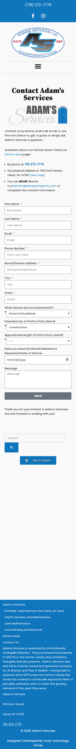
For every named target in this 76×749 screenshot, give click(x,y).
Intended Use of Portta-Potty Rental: (30, 321)
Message (11, 368)
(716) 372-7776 (38, 4)
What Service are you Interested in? (29, 308)
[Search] (11, 447)
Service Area (13, 154)
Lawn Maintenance (17, 623)
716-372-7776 (12, 724)
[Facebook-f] (33, 15)
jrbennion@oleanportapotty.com (34, 186)
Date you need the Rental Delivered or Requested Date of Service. (31, 351)
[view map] (37, 175)
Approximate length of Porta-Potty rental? (34, 335)
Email (8, 233)
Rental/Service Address (21, 263)
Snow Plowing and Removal (23, 630)
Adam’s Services (14, 604)
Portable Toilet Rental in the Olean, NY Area (34, 611)
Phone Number (15, 248)
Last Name (12, 219)
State (9, 293)
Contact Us (11, 642)
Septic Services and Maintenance (28, 617)
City (8, 278)
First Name (12, 204)
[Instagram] (43, 15)
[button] (38, 66)
